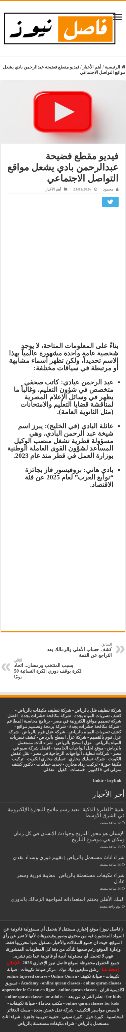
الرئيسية (113, 66)
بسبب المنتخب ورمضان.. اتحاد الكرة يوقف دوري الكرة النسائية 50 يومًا (48, 668)
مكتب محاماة (50, 1003)
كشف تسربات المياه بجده (97, 715)
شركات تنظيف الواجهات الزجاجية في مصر (71, 753)
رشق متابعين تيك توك (78, 969)
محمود (108, 189)
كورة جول (93, 1016)
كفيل (62, 769)
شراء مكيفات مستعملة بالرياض (45, 1023)
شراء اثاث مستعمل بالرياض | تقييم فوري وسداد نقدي (69, 857)
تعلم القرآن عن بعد (85, 996)
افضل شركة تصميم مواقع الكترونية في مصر (64, 718)
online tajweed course (27, 976)
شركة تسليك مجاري (87, 758)
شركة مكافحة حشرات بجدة (94, 726)
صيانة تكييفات (22, 1003)
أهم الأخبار (92, 66)
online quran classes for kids (92, 1003)
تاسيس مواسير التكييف (98, 1009)
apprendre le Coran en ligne (28, 989)
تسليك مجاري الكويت (46, 758)
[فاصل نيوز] (63, 27)
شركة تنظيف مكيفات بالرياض (44, 710)
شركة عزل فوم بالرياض (43, 731)
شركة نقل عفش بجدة (54, 1009)
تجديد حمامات (49, 764)
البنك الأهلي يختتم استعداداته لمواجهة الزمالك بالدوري (68, 899)
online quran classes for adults (33, 996)
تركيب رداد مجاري (81, 764)
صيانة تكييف (91, 976)
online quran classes (61, 982)
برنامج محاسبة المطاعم (28, 721)
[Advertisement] (63, 276)
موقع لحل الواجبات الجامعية (78, 747)
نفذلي (48, 769)
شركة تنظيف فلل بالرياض (98, 710)
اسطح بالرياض (70, 742)
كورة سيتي (71, 1016)
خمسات (77, 769)
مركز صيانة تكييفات (38, 969)
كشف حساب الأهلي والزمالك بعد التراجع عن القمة (79, 650)
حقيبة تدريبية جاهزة (41, 1016)
